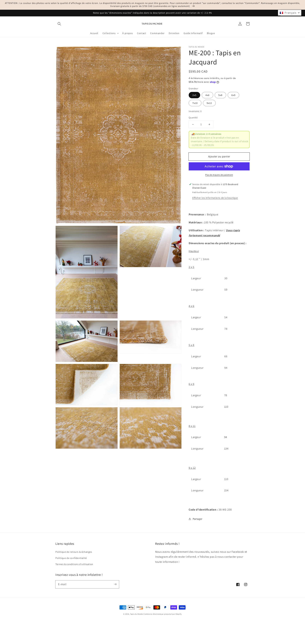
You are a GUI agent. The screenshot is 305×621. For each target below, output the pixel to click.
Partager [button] (197, 518)
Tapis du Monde (136, 614)
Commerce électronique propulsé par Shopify (162, 614)
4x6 (207, 95)
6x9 (233, 95)
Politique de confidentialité (71, 558)
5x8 (220, 95)
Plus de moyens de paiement (219, 174)
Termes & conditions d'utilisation (74, 564)
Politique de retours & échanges (73, 551)
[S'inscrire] (115, 584)
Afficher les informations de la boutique (215, 197)
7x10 (195, 103)
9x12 (209, 103)
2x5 (194, 95)
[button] (59, 24)
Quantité (193, 117)
